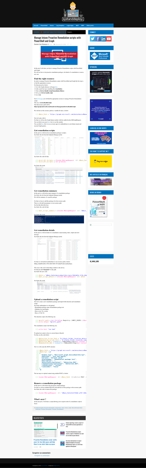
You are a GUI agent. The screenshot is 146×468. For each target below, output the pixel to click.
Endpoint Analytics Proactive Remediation (58, 32)
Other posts (90, 25)
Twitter (92, 38)
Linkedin (103, 38)
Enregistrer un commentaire (42, 455)
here (57, 87)
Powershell (38, 409)
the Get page (39, 99)
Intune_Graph (68, 407)
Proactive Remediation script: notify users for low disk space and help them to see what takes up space (45, 441)
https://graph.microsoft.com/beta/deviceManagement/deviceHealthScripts (79, 114)
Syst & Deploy (44, 465)
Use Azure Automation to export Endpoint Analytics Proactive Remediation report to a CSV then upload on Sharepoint (74, 443)
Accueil (36, 25)
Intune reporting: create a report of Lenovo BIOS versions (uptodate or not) (74, 424)
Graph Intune (58, 407)
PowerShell (44, 25)
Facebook (98, 38)
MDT (77, 25)
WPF (82, 25)
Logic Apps (70, 25)
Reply (51, 44)
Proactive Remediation (46, 409)
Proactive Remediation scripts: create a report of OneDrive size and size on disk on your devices (75, 433)
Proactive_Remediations (57, 409)
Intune (52, 25)
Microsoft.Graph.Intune (77, 407)
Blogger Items (56, 465)
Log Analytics (60, 25)
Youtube (109, 38)
